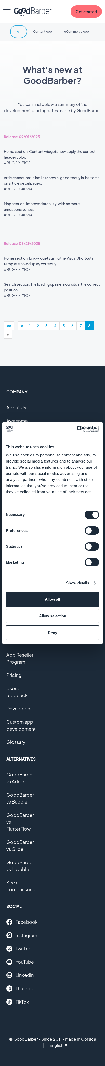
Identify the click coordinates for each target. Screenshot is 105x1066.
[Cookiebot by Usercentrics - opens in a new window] (77, 429)
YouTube (25, 962)
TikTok (22, 1002)
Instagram (26, 935)
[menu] (7, 11)
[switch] (92, 530)
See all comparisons (20, 886)
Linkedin (25, 975)
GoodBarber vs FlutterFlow (20, 822)
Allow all (52, 599)
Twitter (23, 948)
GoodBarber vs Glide (20, 845)
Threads (24, 988)
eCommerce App (76, 32)
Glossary (15, 742)
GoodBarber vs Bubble (20, 798)
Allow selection (52, 616)
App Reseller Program (19, 658)
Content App (42, 32)
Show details (77, 583)
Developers (18, 708)
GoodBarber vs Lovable (20, 865)
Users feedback (17, 691)
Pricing (13, 675)
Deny (52, 633)
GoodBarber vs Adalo (20, 778)
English (56, 1045)
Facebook (27, 922)
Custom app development (21, 725)
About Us (16, 407)
